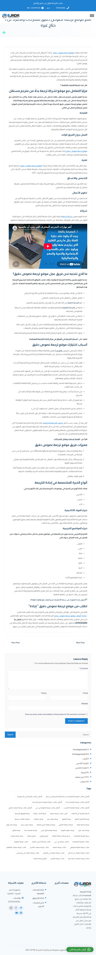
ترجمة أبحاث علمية (39, 813)
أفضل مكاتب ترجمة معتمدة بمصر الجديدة (47, 802)
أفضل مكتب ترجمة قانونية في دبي (47, 808)
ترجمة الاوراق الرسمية (22, 813)
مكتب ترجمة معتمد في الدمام (78, 853)
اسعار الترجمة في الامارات (80, 813)
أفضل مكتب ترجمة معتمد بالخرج (20, 808)
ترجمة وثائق (16, 830)
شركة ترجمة (67, 216)
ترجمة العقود (66, 819)
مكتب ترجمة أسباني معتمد (41, 842)
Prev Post (15, 643)
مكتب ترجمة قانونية (21, 842)
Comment (83, 668)
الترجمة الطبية (73, 303)
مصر (48, 8)
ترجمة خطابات (38, 819)
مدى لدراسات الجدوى (38, 904)
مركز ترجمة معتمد (16, 836)
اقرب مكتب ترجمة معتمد (58, 813)
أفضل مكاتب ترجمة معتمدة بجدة (77, 802)
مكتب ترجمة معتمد (59, 847)
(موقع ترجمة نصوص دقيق (31, 166)
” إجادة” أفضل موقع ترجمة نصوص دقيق (70, 616)
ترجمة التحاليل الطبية (82, 819)
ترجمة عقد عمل (83, 830)
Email (85, 693)
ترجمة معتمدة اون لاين (49, 830)
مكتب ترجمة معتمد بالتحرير (39, 847)
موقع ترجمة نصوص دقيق (63, 53)
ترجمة (83, 772)
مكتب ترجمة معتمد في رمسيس (27, 853)
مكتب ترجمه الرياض (57, 858)
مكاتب (82, 782)
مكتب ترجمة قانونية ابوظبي (79, 847)
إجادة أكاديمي (81, 763)
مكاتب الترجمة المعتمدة (80, 842)
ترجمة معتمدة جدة (30, 830)
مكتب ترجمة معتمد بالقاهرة (16, 847)
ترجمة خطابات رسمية (22, 819)
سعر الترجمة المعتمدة (81, 836)
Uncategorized (79, 749)
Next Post (80, 643)
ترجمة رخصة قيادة (83, 825)
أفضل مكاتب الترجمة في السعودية (29, 796)
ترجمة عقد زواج (11, 825)
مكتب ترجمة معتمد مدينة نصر (78, 858)
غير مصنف (79, 777)
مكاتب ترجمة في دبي (61, 842)
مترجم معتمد (31, 836)
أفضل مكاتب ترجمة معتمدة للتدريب (76, 808)
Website (84, 703)
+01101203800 (61, 8)
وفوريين (59, 351)
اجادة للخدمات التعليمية (38, 892)
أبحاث (84, 759)
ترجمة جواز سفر (52, 819)
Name (43, 693)
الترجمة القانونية (68, 308)
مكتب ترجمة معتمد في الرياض (53, 853)
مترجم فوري (44, 836)
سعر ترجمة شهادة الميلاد (61, 836)
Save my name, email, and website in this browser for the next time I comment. (55, 714)
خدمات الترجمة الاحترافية (53, 423)
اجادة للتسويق (38, 898)
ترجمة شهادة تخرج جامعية (46, 825)
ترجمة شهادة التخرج (66, 825)
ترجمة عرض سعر (27, 825)
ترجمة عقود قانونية (67, 830)
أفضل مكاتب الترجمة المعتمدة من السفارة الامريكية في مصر (67, 796)
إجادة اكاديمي (80, 768)
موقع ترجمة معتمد (40, 858)
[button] (80, 949)
